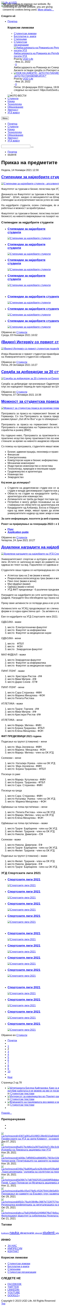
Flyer (11, 529)
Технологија (15, 132)
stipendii (39, 1233)
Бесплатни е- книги (25, 36)
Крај (10, 1077)
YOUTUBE (14, 1292)
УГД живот (14, 140)
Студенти (13, 126)
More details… (46, 9)
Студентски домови (25, 33)
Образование (15, 135)
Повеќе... (6, 1113)
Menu (5, 118)
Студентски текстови (22, 1093)
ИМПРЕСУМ (15, 1248)
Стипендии (20, 39)
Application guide (18, 532)
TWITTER (13, 1287)
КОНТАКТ (13, 1251)
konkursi (5, 1233)
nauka (15, 1233)
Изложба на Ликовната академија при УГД (26, 1149)
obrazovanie (27, 1232)
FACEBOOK (15, 1284)
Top (3, 1303)
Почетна (12, 123)
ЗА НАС (12, 1245)
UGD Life (28, 59)
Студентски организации (21, 43)
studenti (49, 1233)
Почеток (12, 152)
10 (9, 1071)
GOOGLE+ (14, 1295)
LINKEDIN (13, 1289)
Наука (11, 129)
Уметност (13, 138)
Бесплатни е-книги (18, 1266)
